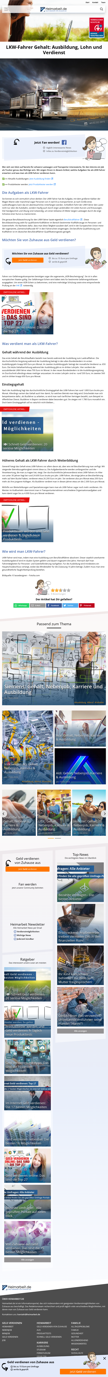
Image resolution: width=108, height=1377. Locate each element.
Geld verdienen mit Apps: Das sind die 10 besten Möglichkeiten (27, 1067)
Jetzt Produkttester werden (41, 184)
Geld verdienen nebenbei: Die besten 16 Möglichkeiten (27, 1141)
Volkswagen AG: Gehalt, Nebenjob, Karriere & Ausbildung (21, 768)
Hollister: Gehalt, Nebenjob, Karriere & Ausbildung (89, 825)
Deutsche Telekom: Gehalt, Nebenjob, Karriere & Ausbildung (17, 823)
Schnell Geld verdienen (49, 1336)
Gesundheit (77, 1333)
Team (103, 2)
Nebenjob (7, 1330)
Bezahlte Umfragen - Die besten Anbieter (76, 897)
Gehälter (94, 118)
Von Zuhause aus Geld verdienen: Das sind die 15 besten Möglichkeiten (25, 1248)
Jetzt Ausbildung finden (40, 178)
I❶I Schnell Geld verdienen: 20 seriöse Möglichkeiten (25, 446)
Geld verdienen (10, 1336)
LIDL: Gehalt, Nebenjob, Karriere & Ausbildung (54, 825)
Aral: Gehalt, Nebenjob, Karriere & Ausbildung (79, 737)
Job (102, 117)
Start (87, 2)
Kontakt (95, 2)
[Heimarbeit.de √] (53, 9)
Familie (75, 1330)
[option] (27, 314)
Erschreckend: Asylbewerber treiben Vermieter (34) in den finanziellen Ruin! (79, 936)
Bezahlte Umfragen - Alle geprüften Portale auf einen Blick (26, 1212)
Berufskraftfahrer (72, 219)
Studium (41, 1349)
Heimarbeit (7, 1326)
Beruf (91, 702)
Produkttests (44, 1333)
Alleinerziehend (79, 1340)
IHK (17, 285)
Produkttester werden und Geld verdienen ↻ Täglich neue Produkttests (26, 535)
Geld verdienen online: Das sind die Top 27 (26, 329)
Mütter (75, 1336)
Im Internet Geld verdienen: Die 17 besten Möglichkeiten (26, 1105)
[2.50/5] (53, 590)
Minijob (6, 1333)
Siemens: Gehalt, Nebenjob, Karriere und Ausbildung (53, 689)
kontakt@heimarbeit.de (28, 1314)
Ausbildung (82, 119)
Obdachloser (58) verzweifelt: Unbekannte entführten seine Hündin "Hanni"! (80, 1019)
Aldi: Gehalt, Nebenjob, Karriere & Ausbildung (79, 775)
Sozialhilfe (77, 1353)
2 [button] (58, 838)
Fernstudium (43, 1353)
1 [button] (51, 838)
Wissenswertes (79, 1343)
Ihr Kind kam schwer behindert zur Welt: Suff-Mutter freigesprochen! (76, 978)
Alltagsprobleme (80, 1326)
